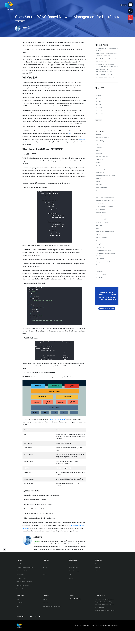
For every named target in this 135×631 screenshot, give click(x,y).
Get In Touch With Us (106, 308)
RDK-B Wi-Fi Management (23, 585)
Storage (44, 574)
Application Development (102, 137)
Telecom (45, 563)
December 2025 (100, 117)
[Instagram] (35, 616)
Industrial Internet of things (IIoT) (104, 206)
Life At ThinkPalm (75, 599)
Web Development (100, 271)
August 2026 (99, 92)
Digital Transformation (101, 187)
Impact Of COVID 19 (101, 203)
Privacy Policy (94, 625)
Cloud (70, 574)
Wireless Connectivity (101, 274)
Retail (44, 571)
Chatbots (98, 162)
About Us (45, 599)
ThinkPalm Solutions (101, 268)
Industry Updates (100, 209)
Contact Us (45, 603)
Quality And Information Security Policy (51, 606)
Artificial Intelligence (101, 141)
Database (98, 178)
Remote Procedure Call (57, 419)
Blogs (18, 599)
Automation (99, 147)
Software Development (101, 237)
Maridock (97, 567)
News (97, 228)
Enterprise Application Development (105, 197)
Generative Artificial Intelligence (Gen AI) (106, 200)
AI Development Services (22, 571)
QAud (96, 571)
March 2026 (99, 107)
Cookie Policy (86, 625)
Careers (71, 595)
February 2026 (99, 110)
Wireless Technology (74, 571)
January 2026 (99, 114)
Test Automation (100, 258)
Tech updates (99, 244)
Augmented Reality (101, 144)
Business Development (102, 156)
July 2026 (98, 95)
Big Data (98, 150)
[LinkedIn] (23, 616)
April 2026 (98, 104)
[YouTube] (39, 616)
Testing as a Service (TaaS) (103, 261)
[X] (27, 616)
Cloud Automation (100, 166)
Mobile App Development (102, 222)
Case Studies (20, 603)
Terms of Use (78, 625)
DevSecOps (99, 184)
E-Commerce (99, 194)
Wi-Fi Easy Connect (21, 578)
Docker (98, 191)
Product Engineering (21, 563)
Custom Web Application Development (105, 175)
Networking (99, 225)
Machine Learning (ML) (102, 219)
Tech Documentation (101, 241)
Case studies (99, 159)
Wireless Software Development (24, 581)
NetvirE (97, 563)
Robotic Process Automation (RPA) (105, 231)
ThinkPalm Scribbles (101, 265)
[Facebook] (31, 616)
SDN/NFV (98, 234)
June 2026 (98, 98)
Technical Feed (100, 247)
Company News (100, 172)
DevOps (98, 181)
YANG (70, 134)
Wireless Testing (100, 277)
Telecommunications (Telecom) (104, 250)
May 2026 (98, 101)
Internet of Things (73, 563)
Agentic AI (98, 134)
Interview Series (100, 216)
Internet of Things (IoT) (102, 212)
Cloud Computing (100, 169)
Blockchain (99, 153)
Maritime (45, 567)
